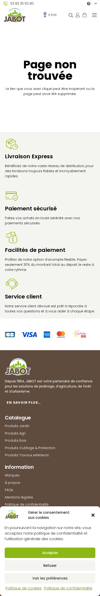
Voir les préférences (50, 578)
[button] (93, 515)
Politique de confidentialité (68, 588)
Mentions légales (19, 497)
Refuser (50, 565)
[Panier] (85, 15)
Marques (12, 475)
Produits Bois (15, 440)
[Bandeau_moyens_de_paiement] (45, 334)
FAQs (9, 490)
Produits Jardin (17, 426)
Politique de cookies (24, 588)
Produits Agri (15, 433)
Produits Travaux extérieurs (27, 455)
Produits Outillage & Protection (30, 448)
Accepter (50, 552)
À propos (12, 482)
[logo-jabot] (14, 15)
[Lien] (77, 15)
